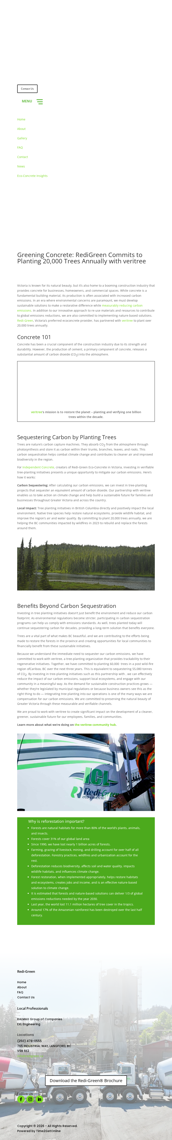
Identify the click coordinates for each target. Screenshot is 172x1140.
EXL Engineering (28, 1024)
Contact (22, 157)
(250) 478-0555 (29, 1041)
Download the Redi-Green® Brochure (86, 1080)
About (21, 129)
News (21, 166)
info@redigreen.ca (30, 1056)
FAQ (20, 147)
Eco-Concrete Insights (32, 176)
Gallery (22, 138)
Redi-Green (25, 321)
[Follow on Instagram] (29, 219)
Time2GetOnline (48, 1131)
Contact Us (27, 88)
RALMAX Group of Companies (39, 1019)
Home (21, 119)
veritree (127, 321)
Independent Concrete (38, 467)
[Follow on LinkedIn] (37, 219)
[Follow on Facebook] (20, 219)
